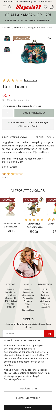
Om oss (45, 292)
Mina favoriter (28, 295)
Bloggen (28, 289)
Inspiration (28, 292)
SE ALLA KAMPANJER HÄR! (28, 15)
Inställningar (28, 388)
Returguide (28, 298)
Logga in (10, 289)
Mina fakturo (10, 295)
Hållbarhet (45, 298)
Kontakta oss (10, 292)
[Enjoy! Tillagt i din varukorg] (28, 6)
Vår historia (45, 301)
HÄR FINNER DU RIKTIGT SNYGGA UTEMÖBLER (28, 20)
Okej (28, 407)
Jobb (45, 289)
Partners (45, 295)
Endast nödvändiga (28, 398)
